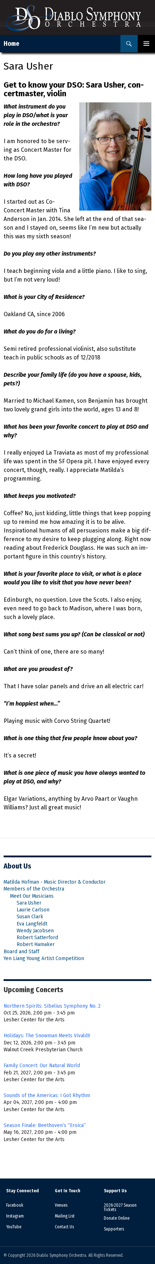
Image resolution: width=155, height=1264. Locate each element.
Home (11, 44)
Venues (61, 1205)
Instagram (15, 1216)
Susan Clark (30, 916)
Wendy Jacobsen (35, 930)
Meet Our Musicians (32, 896)
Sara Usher (29, 903)
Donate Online (116, 1218)
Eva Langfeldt (32, 923)
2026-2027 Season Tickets (120, 1207)
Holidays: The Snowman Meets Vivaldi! (47, 1035)
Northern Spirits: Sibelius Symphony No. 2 (52, 1006)
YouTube (13, 1226)
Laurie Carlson (33, 909)
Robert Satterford (37, 937)
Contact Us (64, 1226)
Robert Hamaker (36, 944)
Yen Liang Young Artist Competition (44, 958)
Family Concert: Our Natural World (42, 1065)
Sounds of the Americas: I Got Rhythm (47, 1095)
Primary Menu (146, 43)
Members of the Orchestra (34, 888)
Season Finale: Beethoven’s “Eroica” (45, 1125)
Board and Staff (21, 951)
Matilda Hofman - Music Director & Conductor (55, 882)
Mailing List (65, 1216)
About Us (17, 866)
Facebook (14, 1205)
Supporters (114, 1229)
